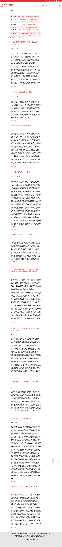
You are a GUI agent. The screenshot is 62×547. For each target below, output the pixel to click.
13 (19, 529)
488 (19, 37)
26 (35, 529)
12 (18, 529)
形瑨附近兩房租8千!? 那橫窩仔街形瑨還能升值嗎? (29, 16)
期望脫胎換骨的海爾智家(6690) (21, 418)
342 (39, 529)
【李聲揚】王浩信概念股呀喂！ (21, 126)
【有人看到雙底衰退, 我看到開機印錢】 (23, 234)
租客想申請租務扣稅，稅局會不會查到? (28, 22)
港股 (47, 5)
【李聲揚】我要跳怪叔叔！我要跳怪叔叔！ (25, 92)
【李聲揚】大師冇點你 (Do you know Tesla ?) (25, 487)
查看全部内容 (13, 86)
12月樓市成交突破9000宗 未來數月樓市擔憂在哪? (29, 19)
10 (17, 37)
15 (22, 529)
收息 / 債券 (37, 5)
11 (17, 529)
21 (29, 529)
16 (23, 529)
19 (27, 529)
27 (36, 529)
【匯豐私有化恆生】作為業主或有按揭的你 (29, 27)
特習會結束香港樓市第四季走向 (29, 24)
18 (26, 529)
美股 (43, 5)
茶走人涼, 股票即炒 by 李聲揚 (20, 172)
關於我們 (58, 5)
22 (30, 529)
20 (28, 529)
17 (24, 529)
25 (34, 529)
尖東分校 (37, 1)
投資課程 (31, 5)
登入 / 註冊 (52, 5)
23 (32, 529)
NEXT (22, 37)
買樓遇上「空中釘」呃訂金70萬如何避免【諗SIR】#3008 (29, 30)
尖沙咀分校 (43, 1)
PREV (11, 529)
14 (21, 529)
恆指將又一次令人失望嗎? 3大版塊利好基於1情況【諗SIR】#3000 (28, 34)
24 (33, 529)
